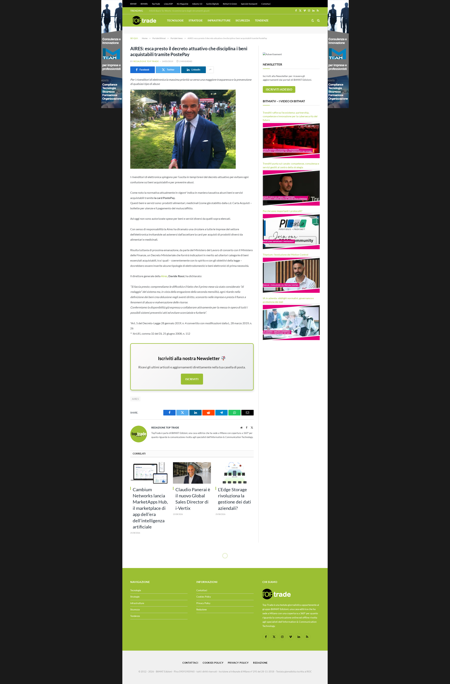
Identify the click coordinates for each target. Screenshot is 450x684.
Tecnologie (175, 20)
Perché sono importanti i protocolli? (282, 210)
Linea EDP (168, 4)
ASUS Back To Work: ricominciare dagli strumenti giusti (179, 10)
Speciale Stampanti (249, 4)
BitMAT (133, 4)
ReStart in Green (230, 4)
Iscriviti (191, 379)
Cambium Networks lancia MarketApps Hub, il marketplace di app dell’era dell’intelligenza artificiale (150, 508)
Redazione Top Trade (146, 61)
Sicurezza (243, 20)
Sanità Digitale (212, 4)
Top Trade (156, 4)
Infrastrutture (219, 20)
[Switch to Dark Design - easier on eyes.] (313, 20)
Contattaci (266, 4)
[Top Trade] (144, 20)
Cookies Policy (203, 596)
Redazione (201, 609)
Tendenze (262, 20)
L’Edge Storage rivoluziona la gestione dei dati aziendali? (234, 499)
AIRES (135, 399)
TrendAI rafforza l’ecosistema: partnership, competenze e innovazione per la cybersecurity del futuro (290, 116)
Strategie (196, 20)
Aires (164, 276)
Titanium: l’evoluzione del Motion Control (285, 254)
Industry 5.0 (197, 4)
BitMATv (144, 4)
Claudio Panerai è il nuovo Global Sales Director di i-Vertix (192, 499)
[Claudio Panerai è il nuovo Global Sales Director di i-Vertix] (192, 473)
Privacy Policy (203, 603)
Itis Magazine (182, 4)
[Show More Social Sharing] (210, 69)
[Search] (318, 20)
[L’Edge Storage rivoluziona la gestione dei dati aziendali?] (235, 473)
